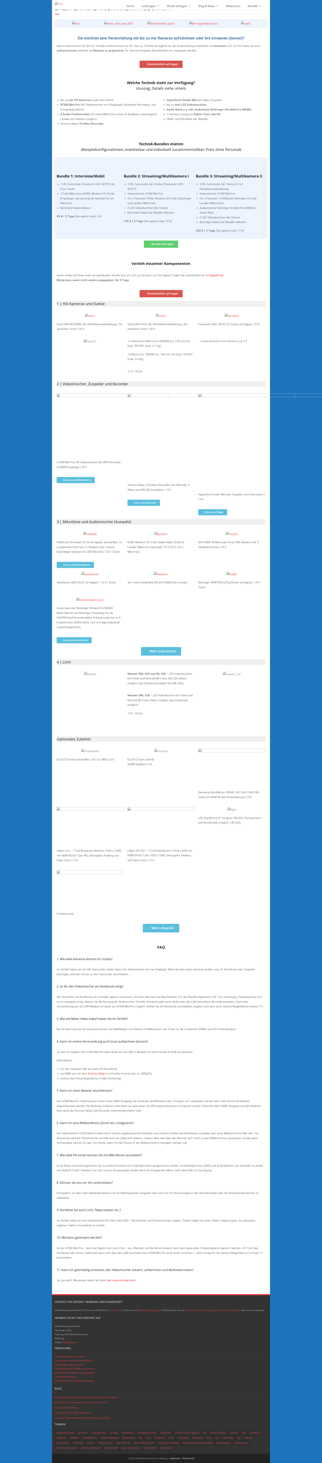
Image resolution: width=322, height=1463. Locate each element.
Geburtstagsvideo (110, 1438)
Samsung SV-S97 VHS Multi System (73, 1412)
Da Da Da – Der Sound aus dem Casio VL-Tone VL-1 (81, 1402)
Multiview (197, 1438)
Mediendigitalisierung (149, 1310)
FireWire (74, 1438)
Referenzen (233, 6)
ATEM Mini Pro (99, 1433)
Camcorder (165, 1433)
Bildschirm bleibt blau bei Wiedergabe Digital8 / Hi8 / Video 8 (86, 1397)
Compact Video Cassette (187, 1433)
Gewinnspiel (129, 1438)
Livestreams (115, 1310)
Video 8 (90, 1443)
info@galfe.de (215, 275)
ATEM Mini (83, 1433)
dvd (244, 1433)
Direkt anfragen (177, 6)
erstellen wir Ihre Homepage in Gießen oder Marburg (212, 1310)
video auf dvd (105, 1443)
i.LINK (148, 1438)
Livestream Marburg (65, 1376)
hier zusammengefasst (121, 1280)
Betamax (114, 1433)
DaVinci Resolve (218, 1433)
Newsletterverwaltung (66, 1407)
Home (130, 6)
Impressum (175, 1458)
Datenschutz (189, 1458)
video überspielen (130, 1448)
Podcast (248, 1438)
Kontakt (253, 6)
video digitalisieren (144, 1443)
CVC (204, 1433)
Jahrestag (160, 1438)
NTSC (208, 1438)
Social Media (62, 1443)
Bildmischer (128, 1433)
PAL (238, 1438)
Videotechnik (111, 1448)
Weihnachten (150, 1448)
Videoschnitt (240, 1443)
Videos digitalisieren (66, 1448)
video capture (123, 1443)
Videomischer (223, 1443)
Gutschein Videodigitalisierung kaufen (74, 1372)
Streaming (78, 1443)
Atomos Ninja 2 (97, 1073)
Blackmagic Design (147, 1433)
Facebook (61, 1438)
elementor (255, 1433)
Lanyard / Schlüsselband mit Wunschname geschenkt (82, 1417)
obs (217, 1438)
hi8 (140, 1438)
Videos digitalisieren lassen (69, 1364)
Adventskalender (65, 1433)
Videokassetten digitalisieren (198, 1443)
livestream (183, 1438)
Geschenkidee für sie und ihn (70, 1356)
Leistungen (149, 6)
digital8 (234, 1433)
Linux (171, 1438)
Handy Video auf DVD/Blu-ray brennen (74, 1368)
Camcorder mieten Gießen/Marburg (73, 1360)
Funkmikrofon (89, 1438)
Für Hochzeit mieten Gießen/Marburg (74, 1380)
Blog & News (206, 6)
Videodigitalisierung (168, 1443)
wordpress (166, 1448)
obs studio (227, 1438)
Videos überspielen (90, 1448)
